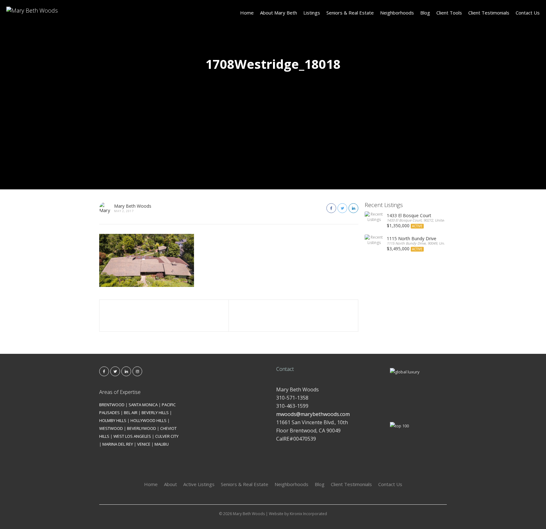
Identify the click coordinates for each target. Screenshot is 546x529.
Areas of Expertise (120, 392)
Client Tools (449, 12)
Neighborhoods (397, 12)
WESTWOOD (111, 428)
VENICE (143, 444)
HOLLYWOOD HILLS (148, 420)
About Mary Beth (278, 12)
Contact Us (528, 12)
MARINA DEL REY (117, 444)
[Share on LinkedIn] (353, 208)
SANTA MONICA (143, 404)
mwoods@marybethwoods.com (313, 414)
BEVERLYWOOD (141, 428)
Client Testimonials (488, 12)
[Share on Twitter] (342, 208)
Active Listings (199, 484)
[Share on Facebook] (331, 208)
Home (247, 12)
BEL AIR (130, 412)
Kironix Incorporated (308, 513)
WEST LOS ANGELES (132, 436)
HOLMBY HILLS (112, 420)
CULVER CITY (167, 436)
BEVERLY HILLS (155, 412)
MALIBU (162, 444)
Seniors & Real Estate (350, 12)
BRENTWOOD (111, 404)
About (170, 484)
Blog (425, 12)
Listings (311, 12)
